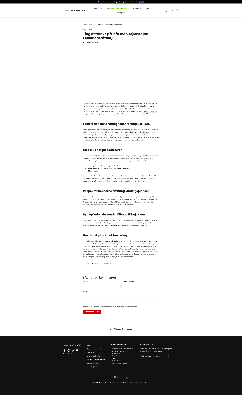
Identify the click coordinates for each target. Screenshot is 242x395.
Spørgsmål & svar (93, 363)
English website (122, 378)
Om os (146, 8)
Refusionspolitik (92, 367)
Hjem (84, 24)
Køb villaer (90, 352)
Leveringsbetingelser (94, 356)
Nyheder (135, 8)
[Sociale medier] (64, 350)
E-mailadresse (128, 282)
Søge (88, 345)
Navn (85, 282)
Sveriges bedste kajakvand (140, 132)
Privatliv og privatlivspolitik (96, 360)
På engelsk (121, 12)
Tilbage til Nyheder (122, 329)
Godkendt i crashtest (94, 349)
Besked (86, 291)
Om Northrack (98, 8)
